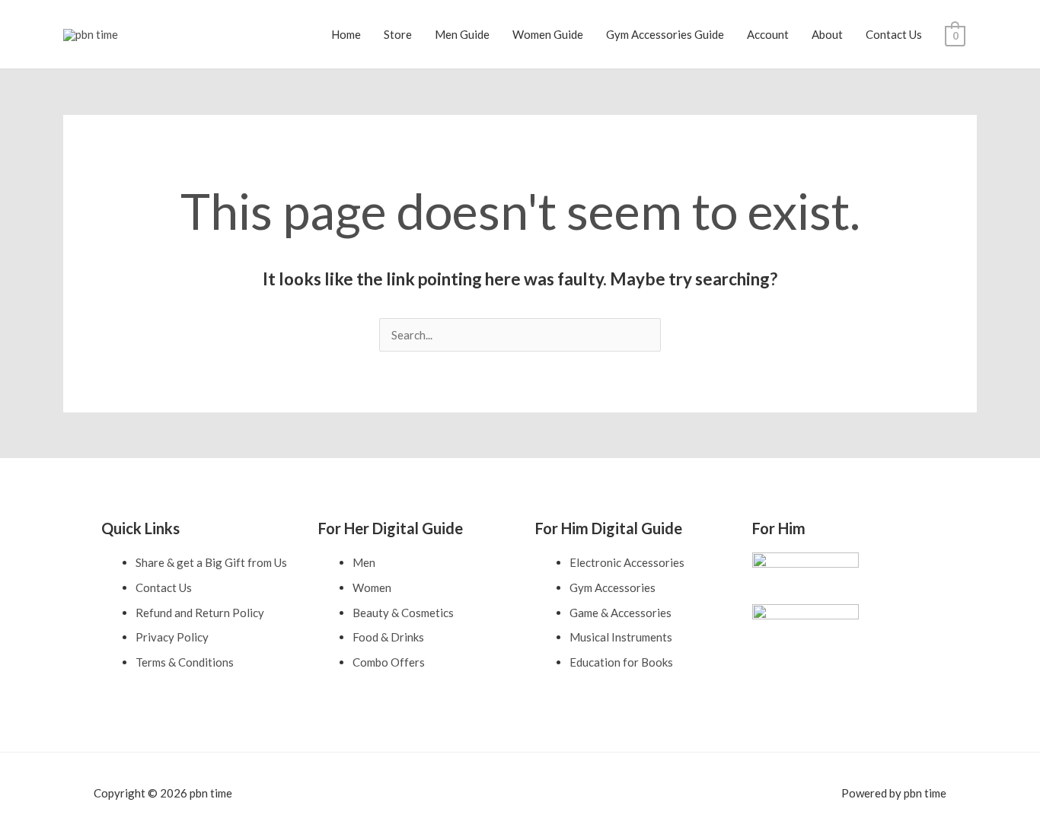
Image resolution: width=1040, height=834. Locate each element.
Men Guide (462, 34)
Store (398, 34)
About (827, 34)
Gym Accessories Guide (665, 34)
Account (768, 34)
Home (346, 34)
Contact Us (894, 34)
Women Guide (547, 34)
